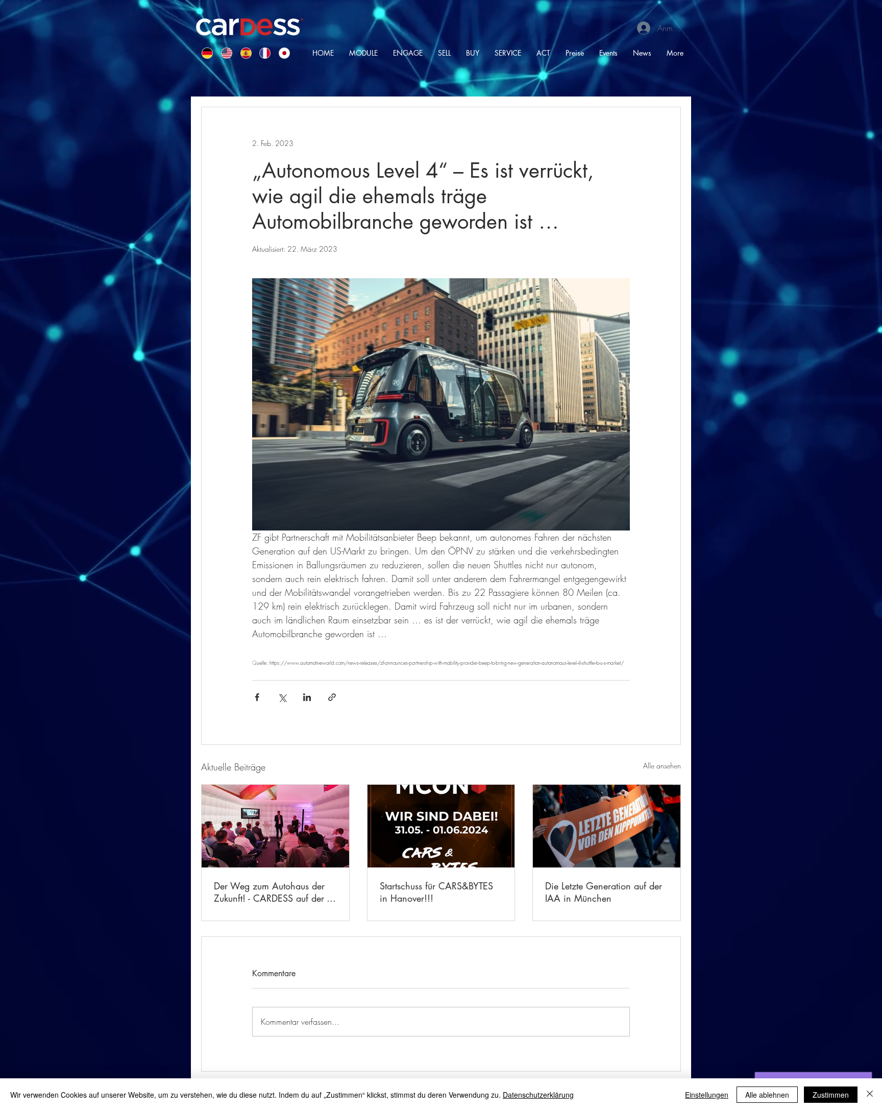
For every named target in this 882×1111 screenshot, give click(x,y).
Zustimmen (831, 1095)
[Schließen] (870, 1094)
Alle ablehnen (767, 1095)
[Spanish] (242, 52)
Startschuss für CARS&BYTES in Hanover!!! (436, 892)
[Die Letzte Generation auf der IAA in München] (606, 826)
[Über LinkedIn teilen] (307, 697)
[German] (203, 52)
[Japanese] (280, 52)
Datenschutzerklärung (538, 1095)
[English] (223, 52)
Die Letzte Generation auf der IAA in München (603, 892)
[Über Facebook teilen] (257, 697)
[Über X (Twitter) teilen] (282, 697)
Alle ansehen (662, 765)
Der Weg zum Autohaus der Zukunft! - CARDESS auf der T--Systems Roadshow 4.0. (274, 892)
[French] (261, 52)
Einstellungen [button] (706, 1095)
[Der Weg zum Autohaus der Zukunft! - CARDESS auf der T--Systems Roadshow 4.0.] (275, 826)
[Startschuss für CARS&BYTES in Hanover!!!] (441, 826)
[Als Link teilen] (332, 697)
